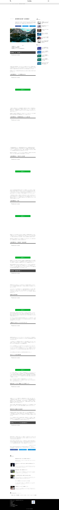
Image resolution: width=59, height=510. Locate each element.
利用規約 (12, 502)
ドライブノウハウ (12, 18)
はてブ (32, 449)
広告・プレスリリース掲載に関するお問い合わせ (17, 500)
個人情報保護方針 (13, 504)
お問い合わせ (12, 501)
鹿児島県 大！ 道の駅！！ (16, 46)
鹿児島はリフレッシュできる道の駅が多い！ (18, 48)
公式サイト (23, 89)
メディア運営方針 (13, 506)
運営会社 (12, 503)
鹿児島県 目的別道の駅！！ (16, 47)
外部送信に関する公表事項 (14, 505)
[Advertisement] (29, 11)
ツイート (23, 449)
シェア (14, 449)
